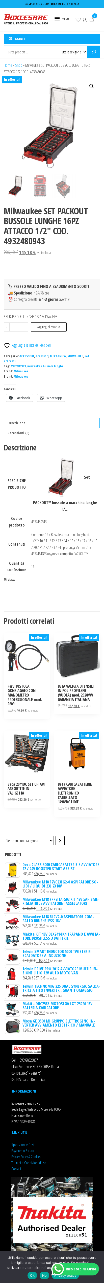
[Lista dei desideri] (78, 19)
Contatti (16, 1168)
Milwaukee (21, 371)
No (44, 1275)
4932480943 (18, 366)
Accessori (42, 356)
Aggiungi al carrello (48, 326)
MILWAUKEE (75, 356)
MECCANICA (58, 356)
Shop (18, 65)
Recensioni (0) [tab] (18, 433)
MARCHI (21, 38)
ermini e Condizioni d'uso (29, 1162)
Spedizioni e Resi (22, 1144)
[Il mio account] (85, 19)
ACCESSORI (26, 356)
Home (8, 65)
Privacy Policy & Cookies (26, 1156)
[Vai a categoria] (60, 840)
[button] (65, 19)
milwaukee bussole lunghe (45, 366)
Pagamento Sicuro (22, 1150)
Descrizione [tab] (16, 422)
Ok (32, 1275)
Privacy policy (65, 1275)
